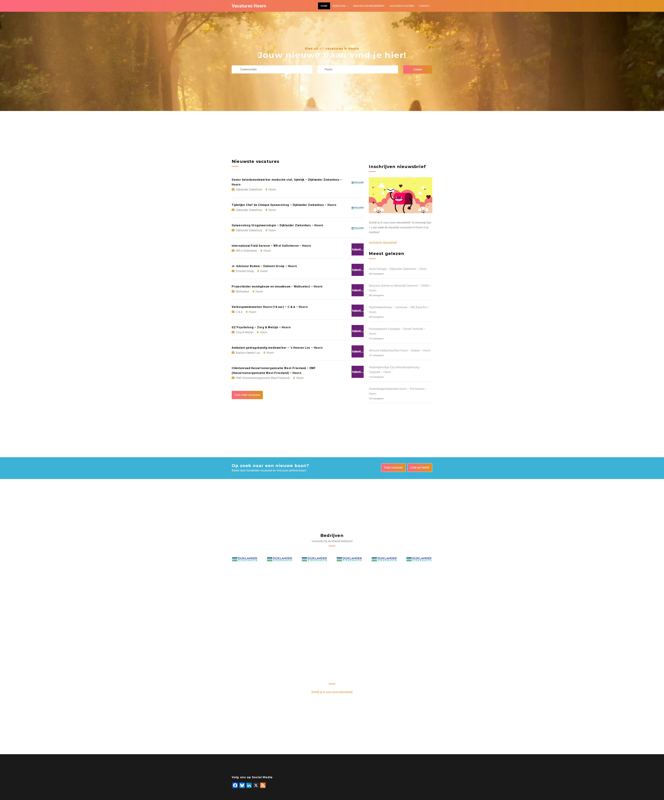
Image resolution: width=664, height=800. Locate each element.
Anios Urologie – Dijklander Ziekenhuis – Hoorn (398, 269)
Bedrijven (339, 5)
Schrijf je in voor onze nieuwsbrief (332, 692)
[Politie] (245, 560)
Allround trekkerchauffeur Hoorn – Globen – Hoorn (400, 350)
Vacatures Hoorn (249, 5)
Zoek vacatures (393, 467)
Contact (424, 5)
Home (324, 5)
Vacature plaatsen (402, 5)
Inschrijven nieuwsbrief (369, 5)
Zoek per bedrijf (419, 467)
